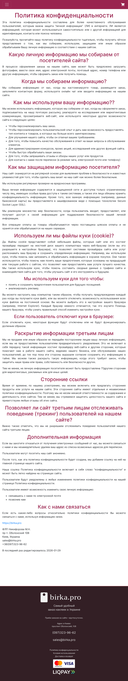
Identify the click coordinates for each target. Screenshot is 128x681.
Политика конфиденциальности (64, 650)
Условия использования (64, 653)
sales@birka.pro (64, 640)
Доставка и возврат (64, 656)
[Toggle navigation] (6, 4)
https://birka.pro (12, 522)
